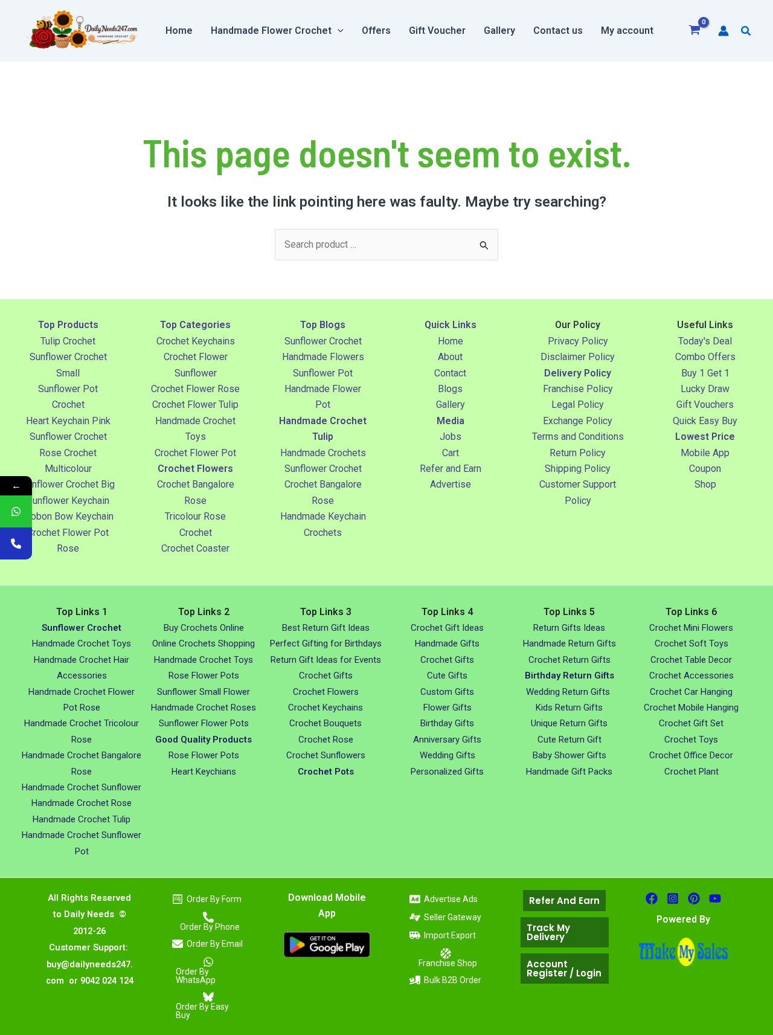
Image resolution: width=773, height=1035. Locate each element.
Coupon (705, 468)
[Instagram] (673, 898)
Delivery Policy (577, 373)
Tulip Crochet (67, 341)
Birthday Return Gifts (569, 675)
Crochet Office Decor (691, 755)
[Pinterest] (694, 898)
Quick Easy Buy (705, 421)
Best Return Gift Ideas (326, 627)
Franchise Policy (578, 389)
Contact (450, 373)
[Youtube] (715, 898)
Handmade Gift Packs (569, 771)
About (450, 357)
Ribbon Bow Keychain (68, 516)
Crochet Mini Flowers (691, 627)
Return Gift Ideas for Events (326, 659)
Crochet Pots (326, 771)
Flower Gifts (447, 707)
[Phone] (16, 543)
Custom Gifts (447, 691)
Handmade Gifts (447, 643)
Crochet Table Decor (691, 659)
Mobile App (705, 453)
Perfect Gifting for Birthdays (326, 643)
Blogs (450, 389)
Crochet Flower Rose (195, 389)
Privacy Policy (578, 341)
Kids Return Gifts (569, 707)
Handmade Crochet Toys (81, 643)
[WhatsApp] (16, 511)
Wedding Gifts (447, 755)
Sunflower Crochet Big (68, 484)
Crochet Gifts (326, 675)
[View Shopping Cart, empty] (695, 31)
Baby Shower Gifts (569, 755)
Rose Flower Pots (203, 675)
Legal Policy (577, 404)
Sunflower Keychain (68, 500)
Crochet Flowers (326, 691)
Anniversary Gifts (447, 739)
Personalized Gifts (447, 771)
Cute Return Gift (569, 739)
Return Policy (578, 453)
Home (450, 341)
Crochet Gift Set (691, 723)
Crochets (323, 532)
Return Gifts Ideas (569, 627)
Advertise (450, 484)
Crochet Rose (325, 739)
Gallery (450, 404)
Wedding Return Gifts (569, 691)
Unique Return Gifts (569, 723)
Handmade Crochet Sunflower (81, 787)
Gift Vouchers (705, 404)
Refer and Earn (450, 468)
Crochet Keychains (195, 341)
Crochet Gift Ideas (447, 627)
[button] (338, 31)
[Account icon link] (723, 30)
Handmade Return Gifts (569, 643)
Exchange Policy (577, 421)
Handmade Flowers (323, 357)
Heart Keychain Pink (68, 421)
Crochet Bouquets (325, 723)
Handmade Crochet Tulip (81, 819)
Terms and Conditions (578, 436)
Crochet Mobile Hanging (691, 707)
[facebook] (652, 898)
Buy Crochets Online (204, 627)
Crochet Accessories (691, 675)
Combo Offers (705, 357)
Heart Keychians (204, 771)
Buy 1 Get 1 (705, 373)
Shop (705, 484)
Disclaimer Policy (577, 357)
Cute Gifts (447, 675)
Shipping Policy (578, 468)
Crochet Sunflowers (325, 755)
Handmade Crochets (323, 453)
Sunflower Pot (323, 373)
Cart (450, 453)
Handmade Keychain (323, 516)
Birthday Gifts (447, 723)
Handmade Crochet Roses (203, 707)
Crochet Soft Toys (691, 643)
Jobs (450, 436)
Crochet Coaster (195, 548)
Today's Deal (705, 341)
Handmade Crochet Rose (81, 803)
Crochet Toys (691, 739)
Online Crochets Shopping (203, 643)
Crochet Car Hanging (691, 691)
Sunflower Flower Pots (204, 723)
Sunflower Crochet (68, 436)
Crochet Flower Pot (195, 453)
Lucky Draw (705, 389)
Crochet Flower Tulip (195, 404)
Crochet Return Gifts (569, 659)
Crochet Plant (691, 771)
